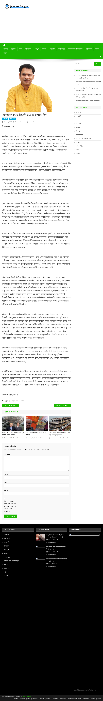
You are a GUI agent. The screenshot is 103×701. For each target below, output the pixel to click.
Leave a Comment (34, 122)
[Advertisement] (51, 28)
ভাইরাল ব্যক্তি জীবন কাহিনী (75, 49)
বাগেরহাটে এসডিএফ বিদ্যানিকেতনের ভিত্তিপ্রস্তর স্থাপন (88, 83)
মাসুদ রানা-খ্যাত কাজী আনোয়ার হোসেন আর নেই (36, 434)
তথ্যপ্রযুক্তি (52, 49)
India (22, 401)
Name (6, 474)
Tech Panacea (26, 696)
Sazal (16, 438)
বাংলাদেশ (13, 49)
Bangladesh (14, 401)
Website (6, 490)
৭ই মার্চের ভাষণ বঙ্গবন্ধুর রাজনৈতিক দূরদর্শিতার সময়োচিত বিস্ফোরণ (12, 405)
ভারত (20, 49)
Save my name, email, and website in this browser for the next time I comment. (10, 506)
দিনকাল (6, 49)
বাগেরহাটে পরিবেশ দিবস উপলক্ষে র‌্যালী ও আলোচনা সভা (87, 89)
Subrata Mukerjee (20, 122)
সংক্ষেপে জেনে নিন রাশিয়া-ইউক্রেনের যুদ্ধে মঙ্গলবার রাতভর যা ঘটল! (13, 434)
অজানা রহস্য (61, 49)
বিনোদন (44, 49)
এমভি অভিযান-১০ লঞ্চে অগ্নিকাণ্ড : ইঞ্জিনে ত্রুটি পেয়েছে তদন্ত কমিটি (60, 434)
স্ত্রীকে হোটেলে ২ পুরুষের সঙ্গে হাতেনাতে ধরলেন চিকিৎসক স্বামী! (63, 405)
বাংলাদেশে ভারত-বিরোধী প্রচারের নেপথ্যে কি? (88, 101)
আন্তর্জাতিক (28, 49)
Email (6, 482)
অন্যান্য (5, 53)
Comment (7, 454)
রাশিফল (97, 49)
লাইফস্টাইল (89, 49)
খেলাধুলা (37, 49)
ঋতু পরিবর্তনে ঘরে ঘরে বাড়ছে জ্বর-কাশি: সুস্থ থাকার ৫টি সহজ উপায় (88, 77)
